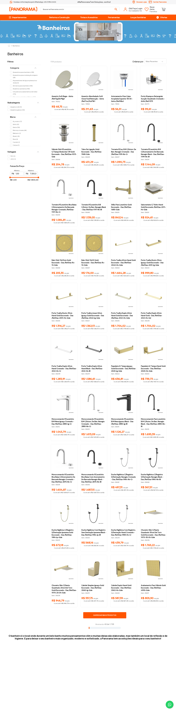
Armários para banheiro (23, 86)
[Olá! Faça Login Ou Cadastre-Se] (133, 9)
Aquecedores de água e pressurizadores (25, 82)
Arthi (16, 124)
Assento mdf (16, 107)
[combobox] (80, 9)
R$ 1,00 (13, 180)
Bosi (15, 139)
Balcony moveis (20, 130)
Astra (16, 127)
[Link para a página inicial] (9, 46)
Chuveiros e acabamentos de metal (25, 93)
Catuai (16, 145)
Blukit (16, 136)
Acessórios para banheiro (23, 72)
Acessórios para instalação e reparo (25, 76)
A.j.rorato (17, 121)
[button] (24, 68)
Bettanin (17, 133)
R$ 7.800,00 (33, 180)
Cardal (16, 142)
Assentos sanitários (21, 89)
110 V (12, 156)
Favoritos (153, 9)
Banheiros (16, 46)
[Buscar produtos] (116, 9)
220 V (13, 159)
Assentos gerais (17, 110)
